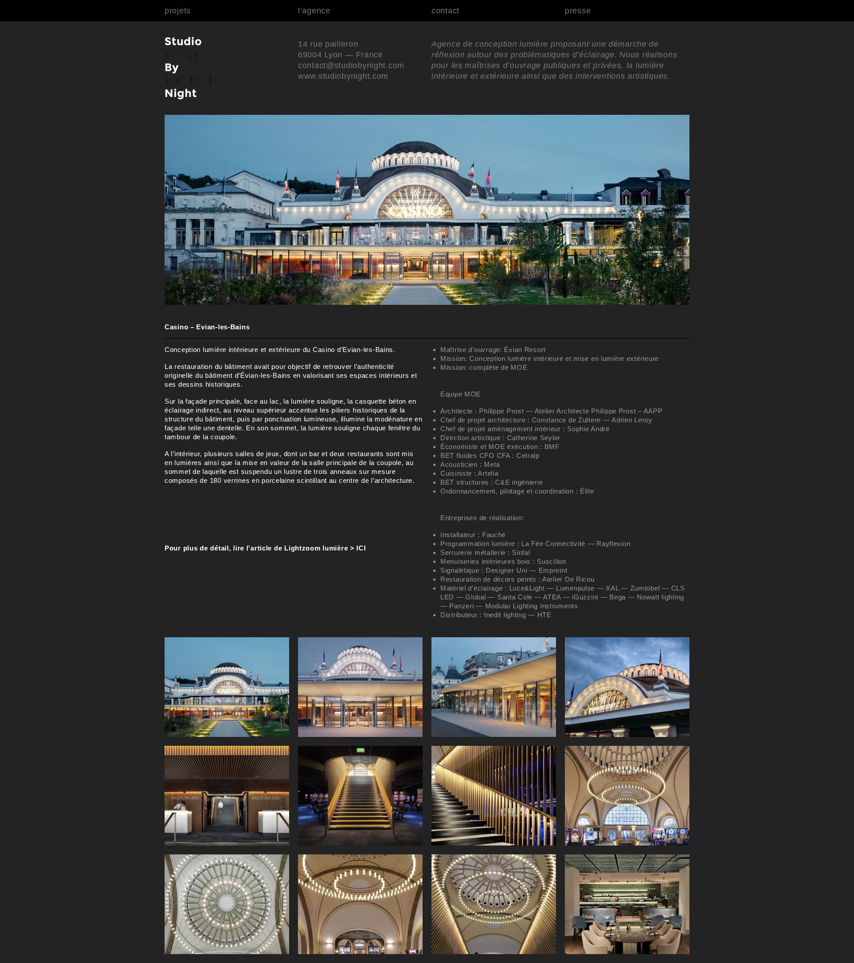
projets (178, 10)
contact (445, 10)
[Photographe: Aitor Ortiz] (227, 734)
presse (578, 10)
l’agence (314, 10)
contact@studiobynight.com (351, 65)
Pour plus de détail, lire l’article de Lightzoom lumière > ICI (265, 548)
